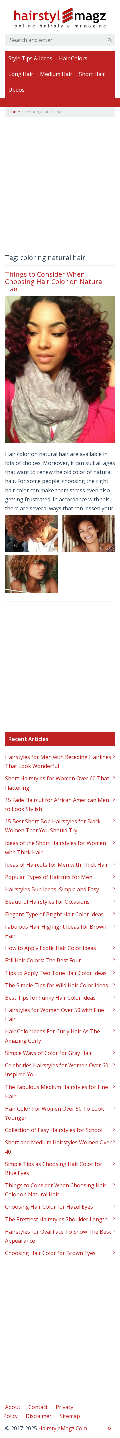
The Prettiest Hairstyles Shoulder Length (56, 1219)
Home (14, 112)
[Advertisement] (60, 187)
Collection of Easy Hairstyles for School (53, 1130)
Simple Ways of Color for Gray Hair (48, 1053)
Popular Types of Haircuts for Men (48, 877)
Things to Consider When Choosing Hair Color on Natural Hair (54, 281)
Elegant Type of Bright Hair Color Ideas (54, 914)
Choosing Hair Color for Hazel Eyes (49, 1206)
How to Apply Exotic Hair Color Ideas (50, 948)
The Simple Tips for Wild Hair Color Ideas (56, 985)
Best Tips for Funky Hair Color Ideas (50, 997)
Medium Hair (56, 74)
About (12, 1407)
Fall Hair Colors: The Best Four (43, 960)
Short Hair (92, 74)
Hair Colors (73, 58)
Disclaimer (39, 1416)
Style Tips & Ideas (30, 58)
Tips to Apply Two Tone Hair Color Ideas (56, 973)
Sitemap (70, 1416)
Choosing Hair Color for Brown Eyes (50, 1253)
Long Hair (20, 74)
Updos (16, 89)
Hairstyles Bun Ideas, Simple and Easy (52, 889)
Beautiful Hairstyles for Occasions (47, 901)
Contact (38, 1407)
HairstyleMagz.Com (62, 1428)
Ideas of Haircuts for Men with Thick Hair (56, 864)
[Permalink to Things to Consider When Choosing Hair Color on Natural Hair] (60, 369)
